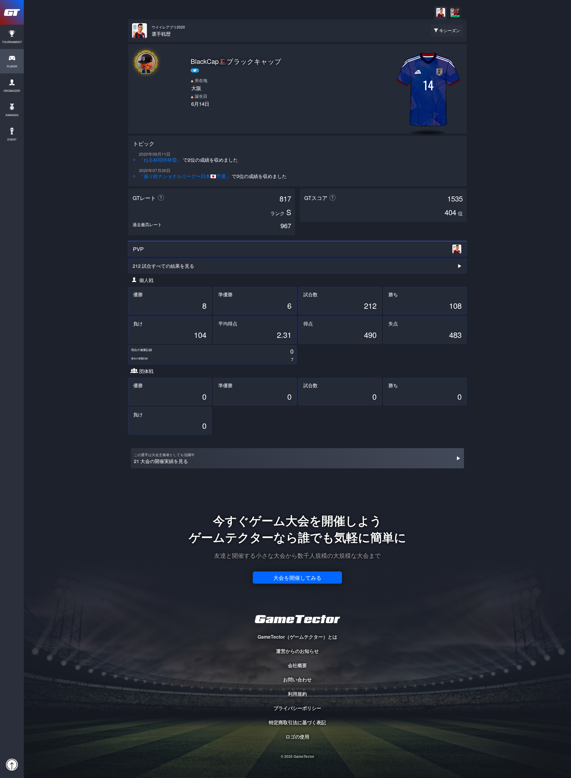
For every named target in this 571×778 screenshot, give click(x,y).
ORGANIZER (12, 90)
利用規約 (297, 693)
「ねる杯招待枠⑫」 (160, 159)
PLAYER (12, 66)
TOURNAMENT (12, 42)
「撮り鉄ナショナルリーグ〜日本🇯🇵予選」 (184, 176)
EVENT (12, 139)
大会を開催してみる (297, 577)
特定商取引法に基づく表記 (297, 722)
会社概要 (297, 665)
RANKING (12, 115)
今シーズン (449, 30)
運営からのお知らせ (297, 651)
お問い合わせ (297, 679)
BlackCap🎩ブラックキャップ (236, 61)
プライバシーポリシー (297, 708)
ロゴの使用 (297, 736)
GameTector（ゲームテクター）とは (297, 636)
